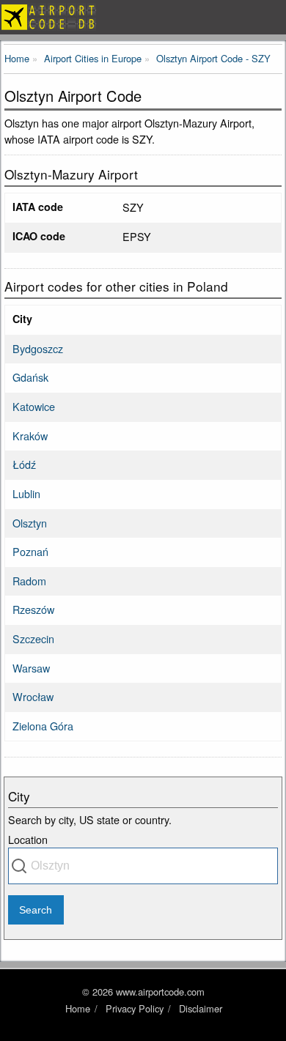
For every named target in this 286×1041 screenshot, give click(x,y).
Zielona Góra (42, 725)
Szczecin (33, 638)
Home (77, 1008)
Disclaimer (200, 1008)
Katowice (33, 406)
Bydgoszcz (37, 348)
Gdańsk (30, 377)
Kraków (30, 435)
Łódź (24, 464)
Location (28, 839)
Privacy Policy (135, 1008)
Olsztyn (29, 522)
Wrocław (33, 696)
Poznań (30, 551)
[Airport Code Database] (143, 17)
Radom (29, 580)
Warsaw (31, 667)
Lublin (26, 493)
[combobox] (143, 866)
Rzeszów (33, 609)
